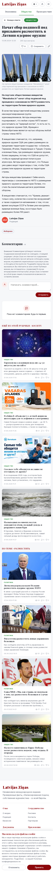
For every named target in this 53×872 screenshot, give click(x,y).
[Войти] (42, 4)
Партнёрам (33, 821)
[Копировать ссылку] (49, 46)
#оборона (8, 231)
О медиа (6, 813)
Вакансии (7, 821)
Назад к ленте (13, 20)
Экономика (10, 12)
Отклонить (13, 867)
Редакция (7, 817)
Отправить (43, 295)
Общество (26, 12)
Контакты (32, 817)
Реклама (32, 813)
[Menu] (48, 4)
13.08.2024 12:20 (9, 40)
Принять (39, 867)
